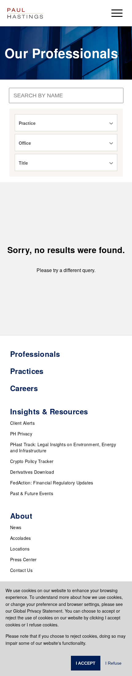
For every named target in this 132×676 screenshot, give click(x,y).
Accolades (20, 538)
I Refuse (113, 663)
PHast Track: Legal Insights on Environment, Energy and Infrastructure (63, 447)
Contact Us (21, 570)
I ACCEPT (85, 663)
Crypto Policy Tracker (31, 461)
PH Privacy (21, 434)
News (15, 527)
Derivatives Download (32, 472)
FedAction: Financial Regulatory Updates (51, 483)
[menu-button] (117, 13)
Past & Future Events (31, 493)
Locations (20, 549)
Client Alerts (22, 423)
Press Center (23, 559)
